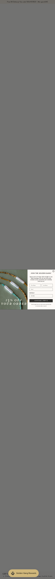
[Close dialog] (53, 271)
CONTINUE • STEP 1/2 (41, 301)
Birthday (32, 293)
